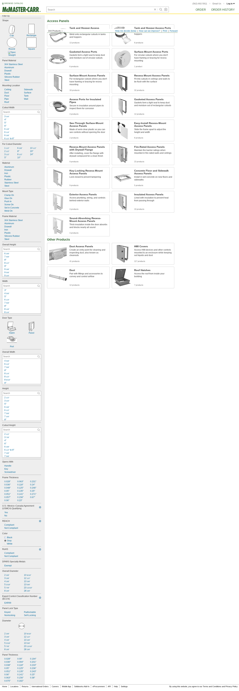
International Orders (40, 686)
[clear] (155, 9)
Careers (55, 686)
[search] (38, 112)
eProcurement (99, 686)
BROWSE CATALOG (13, 3)
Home (4, 686)
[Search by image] (165, 9)
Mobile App (66, 686)
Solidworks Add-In (81, 686)
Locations (14, 686)
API (109, 686)
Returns (25, 686)
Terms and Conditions (212, 686)
